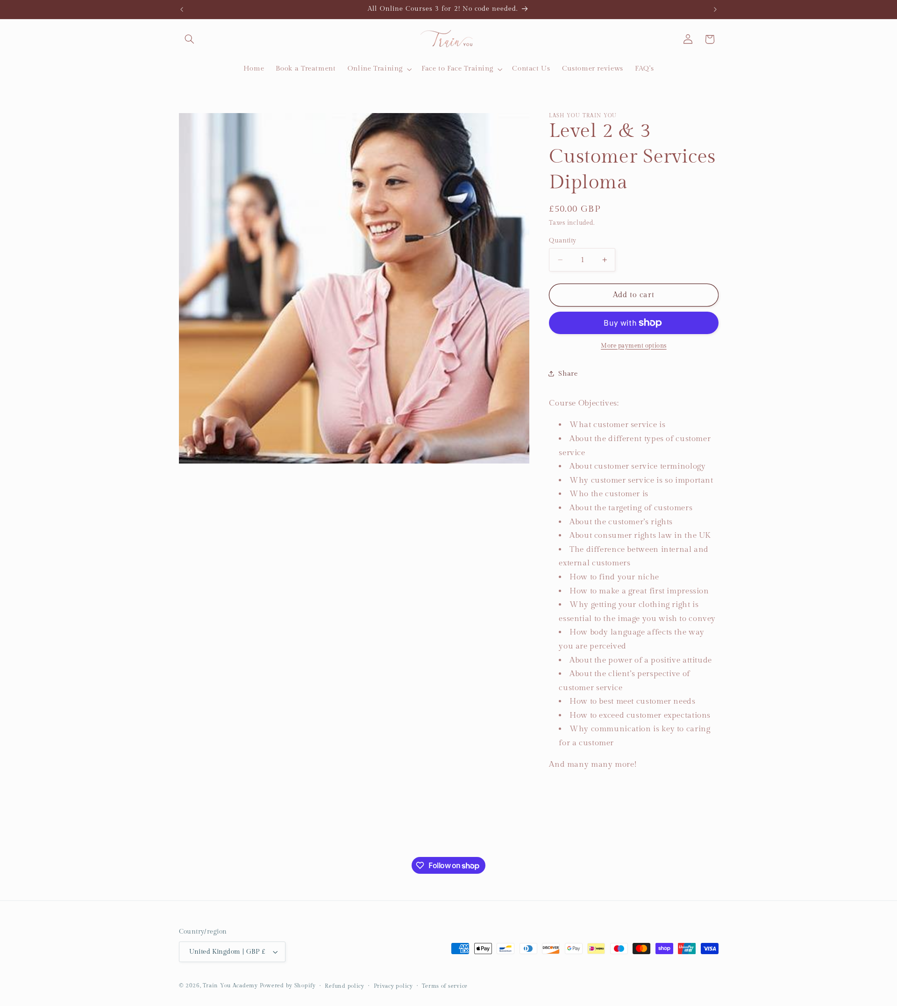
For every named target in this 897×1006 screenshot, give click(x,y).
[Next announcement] (715, 9)
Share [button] (567, 373)
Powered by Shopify (288, 986)
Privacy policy (393, 986)
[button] (189, 39)
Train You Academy (230, 986)
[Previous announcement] (181, 9)
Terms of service (445, 986)
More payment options (634, 346)
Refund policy (344, 986)
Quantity (562, 240)
